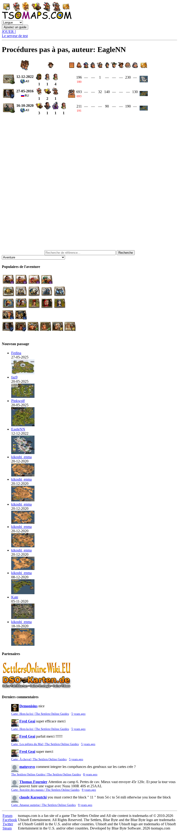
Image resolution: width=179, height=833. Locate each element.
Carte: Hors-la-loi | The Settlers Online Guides (40, 713)
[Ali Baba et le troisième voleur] (22, 500)
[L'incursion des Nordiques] (22, 618)
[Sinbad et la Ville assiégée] (22, 475)
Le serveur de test (15, 36)
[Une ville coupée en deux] (22, 373)
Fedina (16, 353)
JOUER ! (9, 32)
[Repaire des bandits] (22, 425)
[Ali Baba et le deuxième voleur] (22, 569)
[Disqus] (89, 182)
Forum (7, 816)
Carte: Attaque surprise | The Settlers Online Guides (43, 805)
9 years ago (89, 789)
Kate (14, 597)
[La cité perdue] (22, 644)
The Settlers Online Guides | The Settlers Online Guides (46, 774)
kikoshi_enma (21, 457)
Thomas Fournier (33, 782)
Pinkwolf (18, 401)
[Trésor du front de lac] (22, 453)
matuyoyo (27, 767)
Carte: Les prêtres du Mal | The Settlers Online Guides (45, 744)
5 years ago (78, 713)
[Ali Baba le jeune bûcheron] (22, 522)
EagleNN (18, 429)
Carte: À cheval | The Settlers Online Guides (39, 759)
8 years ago (90, 774)
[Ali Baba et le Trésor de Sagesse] (22, 546)
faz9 (14, 377)
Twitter (8, 824)
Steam (7, 828)
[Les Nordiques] (22, 397)
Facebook (10, 820)
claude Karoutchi (33, 797)
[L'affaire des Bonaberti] (22, 593)
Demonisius (28, 706)
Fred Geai (27, 721)
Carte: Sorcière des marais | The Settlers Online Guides (45, 789)
